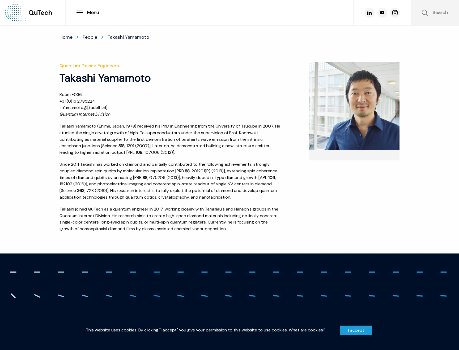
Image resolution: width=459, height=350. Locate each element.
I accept (356, 330)
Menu (93, 12)
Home (66, 37)
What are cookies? (307, 330)
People (90, 37)
